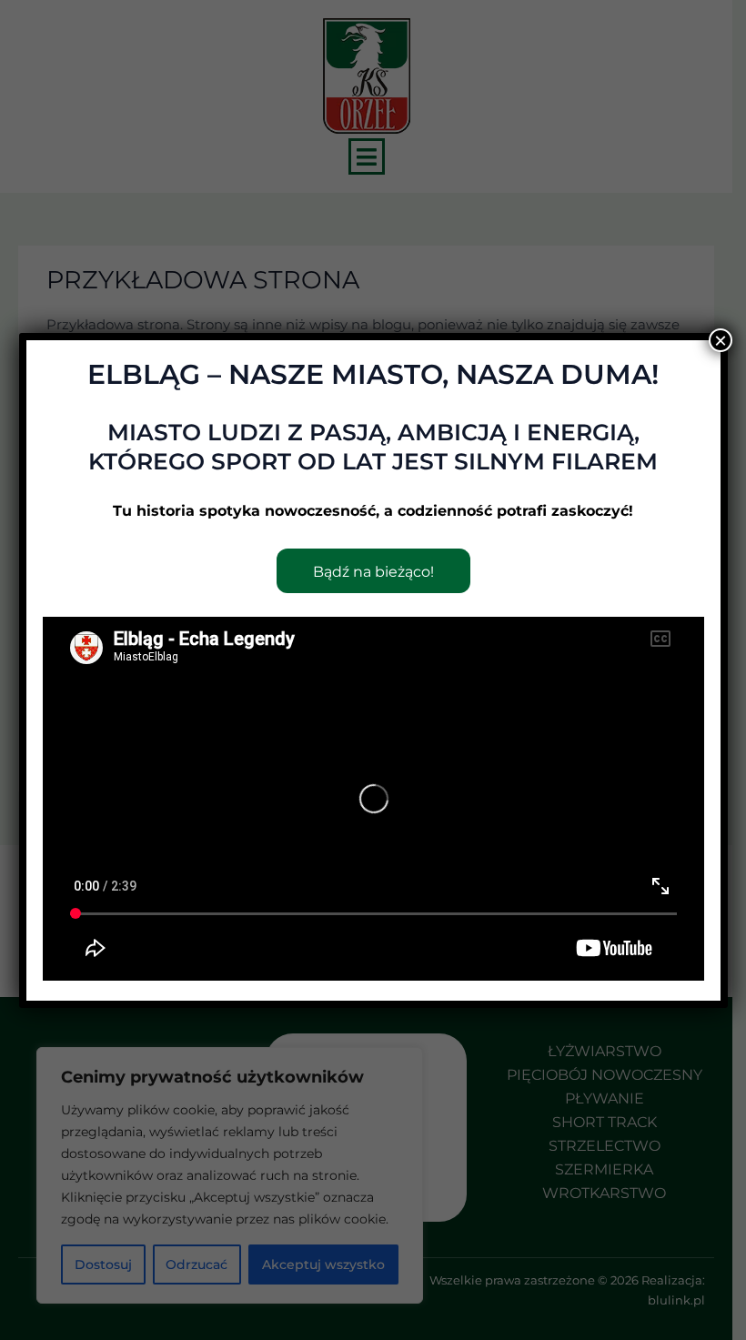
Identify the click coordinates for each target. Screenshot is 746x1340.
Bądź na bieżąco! (373, 571)
